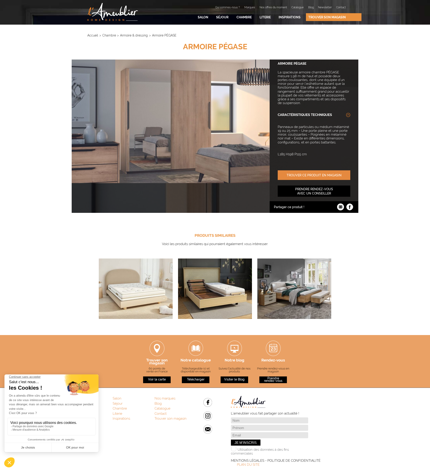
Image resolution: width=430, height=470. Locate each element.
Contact (341, 7)
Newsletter (325, 7)
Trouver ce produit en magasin (314, 175)
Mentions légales (247, 461)
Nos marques (165, 398)
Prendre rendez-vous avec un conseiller (314, 191)
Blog (311, 7)
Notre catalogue (196, 360)
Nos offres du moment (273, 7)
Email (207, 429)
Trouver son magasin (327, 17)
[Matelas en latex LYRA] (135, 323)
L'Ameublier (112, 12)
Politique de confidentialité (293, 461)
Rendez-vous (273, 360)
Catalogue (297, 7)
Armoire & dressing (134, 35)
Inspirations (290, 17)
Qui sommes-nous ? (227, 7)
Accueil (92, 35)
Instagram (207, 415)
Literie (265, 17)
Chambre (244, 17)
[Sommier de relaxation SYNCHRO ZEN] (215, 323)
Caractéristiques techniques (305, 115)
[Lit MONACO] (294, 323)
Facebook (207, 402)
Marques (249, 7)
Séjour (222, 17)
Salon (203, 17)
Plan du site (248, 465)
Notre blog (234, 360)
